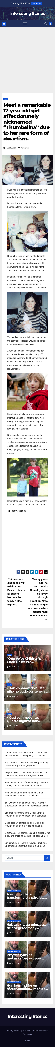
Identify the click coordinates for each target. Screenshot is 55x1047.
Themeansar (27, 1034)
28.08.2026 (14, 902)
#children (25, 148)
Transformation (13, 890)
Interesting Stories (27, 13)
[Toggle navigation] (25, 23)
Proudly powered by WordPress (19, 1031)
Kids (5, 99)
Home (27, 1041)
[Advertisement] (27, 55)
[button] (45, 23)
